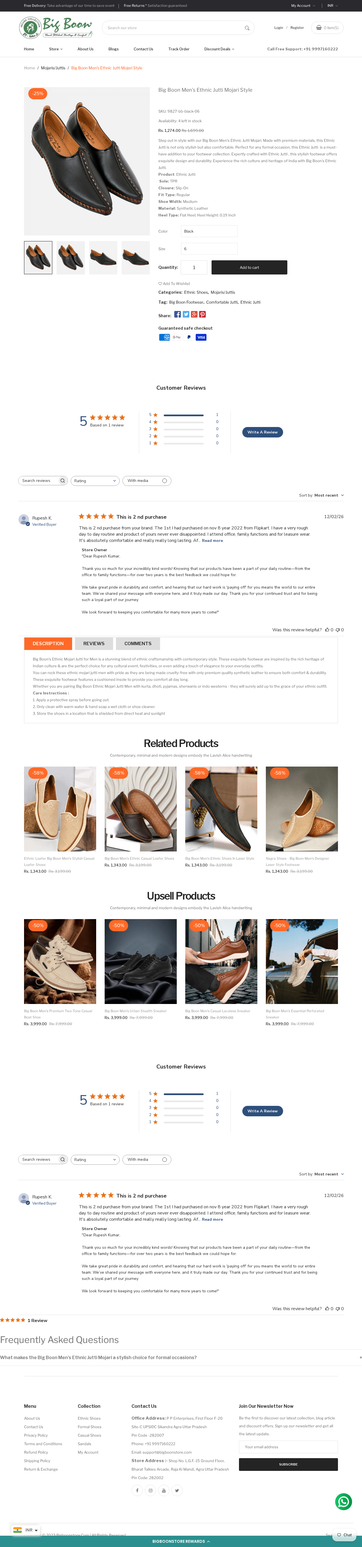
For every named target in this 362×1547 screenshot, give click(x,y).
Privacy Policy (36, 1435)
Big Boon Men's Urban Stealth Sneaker (136, 1011)
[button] (181, 1541)
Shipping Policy (37, 1460)
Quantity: (168, 267)
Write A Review (262, 432)
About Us (85, 49)
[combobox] (178, 28)
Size (161, 248)
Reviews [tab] (94, 643)
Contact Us (143, 49)
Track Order (178, 49)
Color (163, 231)
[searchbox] (37, 480)
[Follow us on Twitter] (185, 314)
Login (278, 27)
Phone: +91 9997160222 (153, 1443)
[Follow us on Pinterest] (202, 314)
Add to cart (249, 267)
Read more (212, 540)
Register (297, 27)
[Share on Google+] (194, 314)
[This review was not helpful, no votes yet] (338, 630)
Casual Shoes (89, 1435)
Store (54, 49)
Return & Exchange (41, 1469)
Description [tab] (48, 643)
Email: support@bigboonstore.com (162, 1452)
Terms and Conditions (43, 1443)
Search (332, 1535)
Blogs (114, 49)
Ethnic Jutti (250, 302)
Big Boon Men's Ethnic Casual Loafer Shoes (139, 858)
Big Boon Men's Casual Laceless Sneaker (218, 1011)
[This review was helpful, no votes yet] (327, 630)
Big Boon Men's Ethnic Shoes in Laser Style (219, 858)
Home (29, 49)
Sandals (84, 1443)
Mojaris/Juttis (53, 67)
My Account (301, 5)
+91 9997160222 (320, 49)
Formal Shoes (90, 1426)
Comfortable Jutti (222, 302)
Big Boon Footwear (186, 302)
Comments (138, 643)
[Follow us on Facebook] (177, 314)
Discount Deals (217, 49)
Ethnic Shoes (196, 292)
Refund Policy (36, 1452)
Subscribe (288, 1464)
